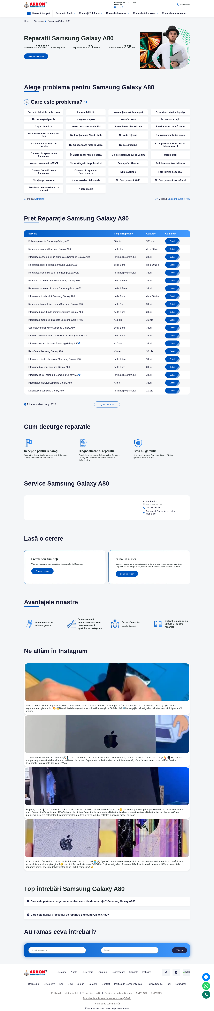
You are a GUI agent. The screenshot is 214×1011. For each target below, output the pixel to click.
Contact (106, 984)
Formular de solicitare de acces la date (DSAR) (107, 998)
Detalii (172, 241)
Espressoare (118, 972)
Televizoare (87, 972)
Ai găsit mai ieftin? (107, 404)
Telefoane (61, 972)
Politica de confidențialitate (65, 993)
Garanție (93, 984)
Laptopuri (102, 972)
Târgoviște (180, 984)
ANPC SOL (157, 993)
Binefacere (49, 984)
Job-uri (80, 984)
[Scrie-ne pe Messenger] (206, 977)
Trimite (179, 950)
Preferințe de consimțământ (107, 1003)
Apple (74, 972)
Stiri (61, 984)
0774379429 (185, 4)
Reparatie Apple (64, 13)
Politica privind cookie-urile (118, 993)
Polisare (146, 972)
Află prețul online (36, 56)
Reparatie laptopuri (116, 13)
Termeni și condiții (91, 993)
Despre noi (33, 984)
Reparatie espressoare (174, 13)
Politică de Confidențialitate (128, 984)
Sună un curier (127, 574)
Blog (70, 984)
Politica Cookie (155, 984)
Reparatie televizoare (144, 13)
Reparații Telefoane (89, 13)
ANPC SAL (142, 993)
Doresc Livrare (42, 571)
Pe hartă (119, 7)
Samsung (39, 199)
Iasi (169, 984)
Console (133, 972)
